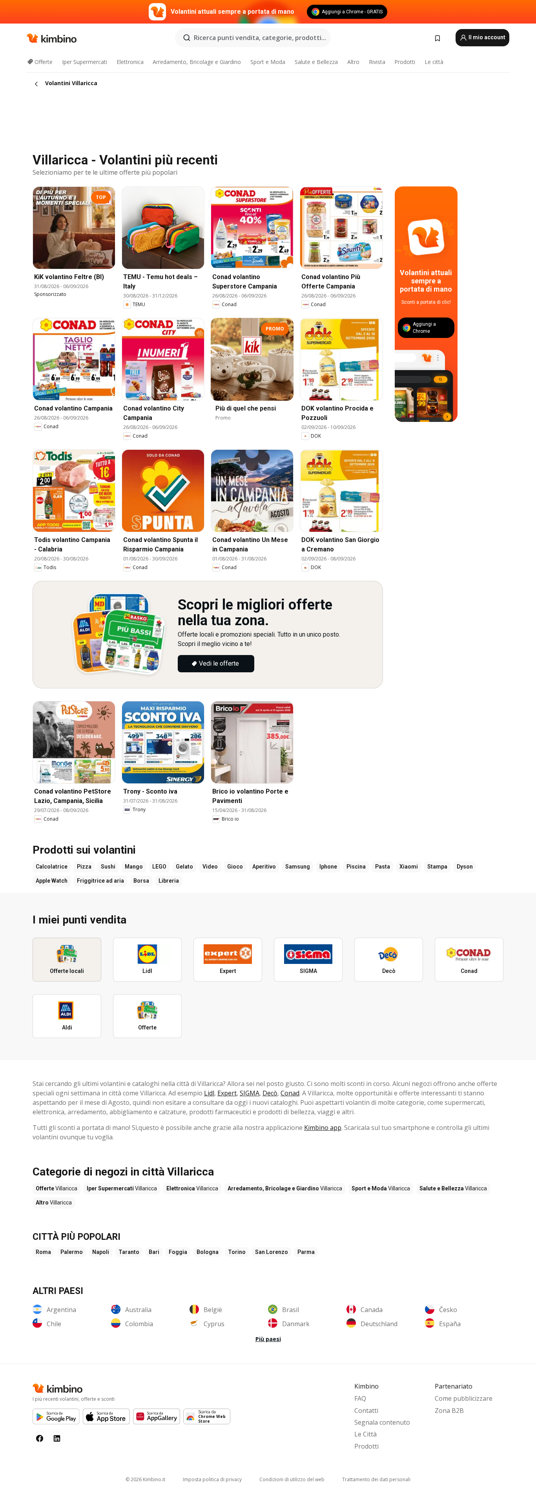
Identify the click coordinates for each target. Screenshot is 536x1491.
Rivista (377, 62)
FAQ (360, 1398)
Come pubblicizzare (463, 1398)
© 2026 (145, 1479)
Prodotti (404, 62)
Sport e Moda (267, 62)
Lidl (209, 1093)
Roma (43, 1252)
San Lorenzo (271, 1252)
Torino (237, 1252)
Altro (353, 62)
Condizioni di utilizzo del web (292, 1479)
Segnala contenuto (382, 1422)
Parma (306, 1252)
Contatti (366, 1410)
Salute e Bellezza (316, 62)
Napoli (100, 1252)
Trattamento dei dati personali (376, 1479)
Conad (290, 1093)
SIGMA (249, 1093)
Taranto (129, 1252)
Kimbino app (322, 1127)
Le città (434, 62)
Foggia (178, 1252)
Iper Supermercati (84, 62)
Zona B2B (449, 1410)
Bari (154, 1252)
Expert (227, 1093)
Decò (270, 1093)
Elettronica (130, 62)
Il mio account (486, 37)
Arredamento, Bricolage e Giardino (197, 62)
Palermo (71, 1252)
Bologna (208, 1252)
